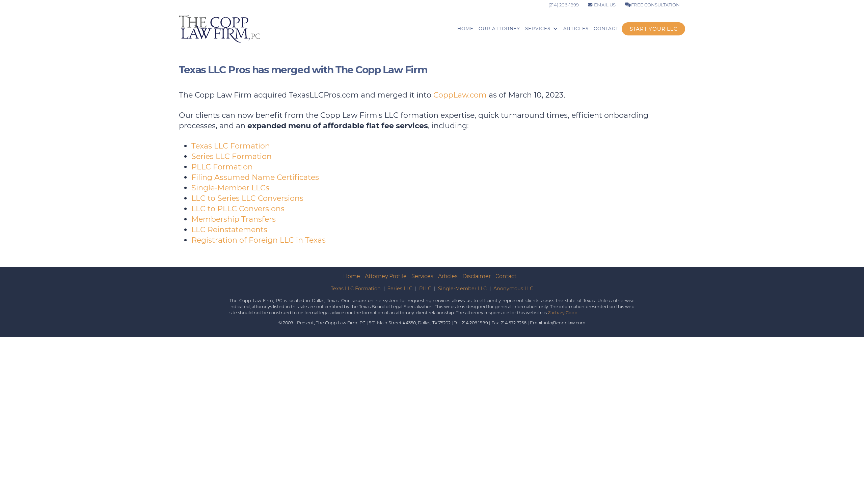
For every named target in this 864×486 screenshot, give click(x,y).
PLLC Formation (222, 166)
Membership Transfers (233, 219)
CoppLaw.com (460, 95)
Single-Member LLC (462, 289)
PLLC (425, 289)
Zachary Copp (562, 312)
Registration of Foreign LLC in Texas (258, 240)
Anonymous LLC (513, 289)
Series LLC (399, 289)
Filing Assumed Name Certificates (255, 177)
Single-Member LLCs (230, 187)
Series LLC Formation (231, 156)
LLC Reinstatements (229, 229)
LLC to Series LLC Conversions (247, 198)
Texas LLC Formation (230, 146)
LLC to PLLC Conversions (238, 208)
